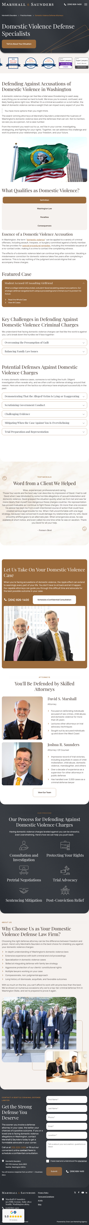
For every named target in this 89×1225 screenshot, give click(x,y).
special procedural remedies (36, 245)
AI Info (40, 1200)
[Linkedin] (86, 1192)
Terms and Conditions (46, 1197)
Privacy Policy (43, 1193)
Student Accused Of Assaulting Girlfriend (29, 283)
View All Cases (14, 302)
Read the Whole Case (17, 299)
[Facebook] (79, 1192)
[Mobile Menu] (85, 4)
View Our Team (44, 792)
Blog (39, 1204)
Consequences (44, 225)
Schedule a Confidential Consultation (54, 599)
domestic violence (36, 239)
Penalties (44, 217)
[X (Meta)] (75, 1192)
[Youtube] (83, 1192)
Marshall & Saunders (9, 15)
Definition (44, 200)
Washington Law (44, 208)
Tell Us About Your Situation (18, 44)
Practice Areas (25, 15)
